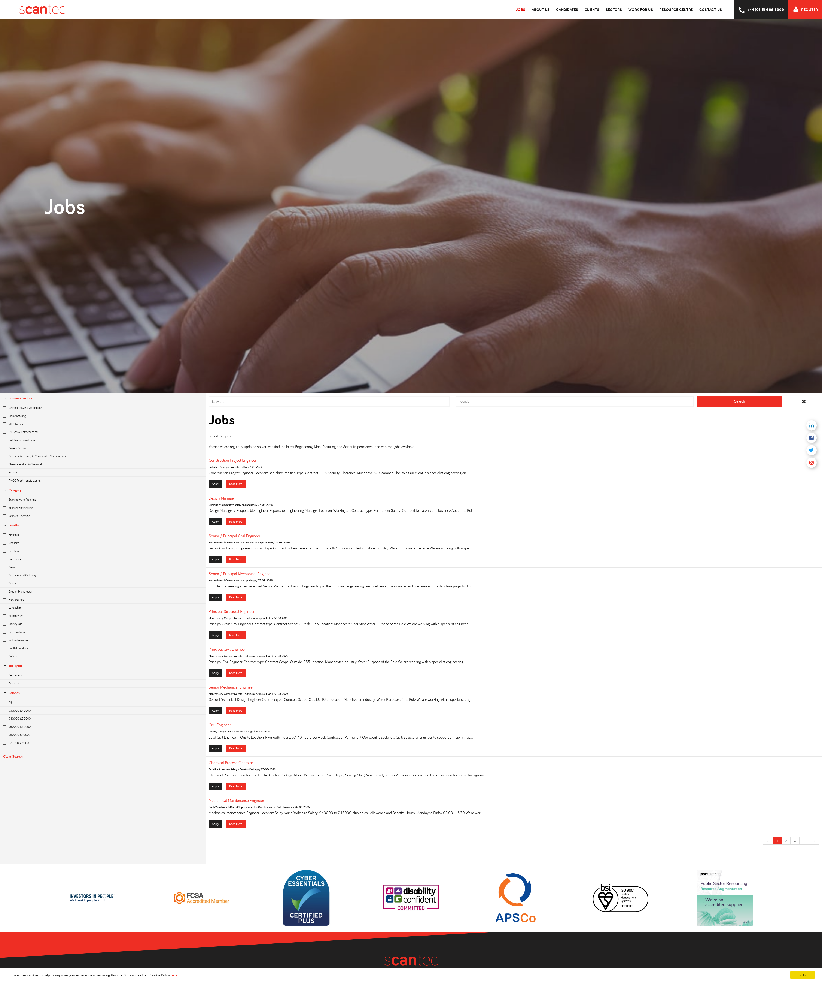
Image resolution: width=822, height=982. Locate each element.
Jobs (520, 9)
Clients (592, 9)
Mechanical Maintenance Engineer (236, 800)
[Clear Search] (803, 401)
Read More (235, 484)
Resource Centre (676, 9)
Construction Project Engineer (232, 460)
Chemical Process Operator (231, 762)
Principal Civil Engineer (227, 649)
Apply (215, 484)
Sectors (614, 9)
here (174, 975)
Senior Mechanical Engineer (231, 687)
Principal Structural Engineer (232, 611)
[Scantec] (32, 9)
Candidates (567, 9)
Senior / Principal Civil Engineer (234, 535)
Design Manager (222, 498)
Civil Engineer (220, 724)
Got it (802, 974)
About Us (541, 9)
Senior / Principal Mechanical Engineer (240, 573)
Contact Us (710, 9)
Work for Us (640, 9)
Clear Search (13, 756)
